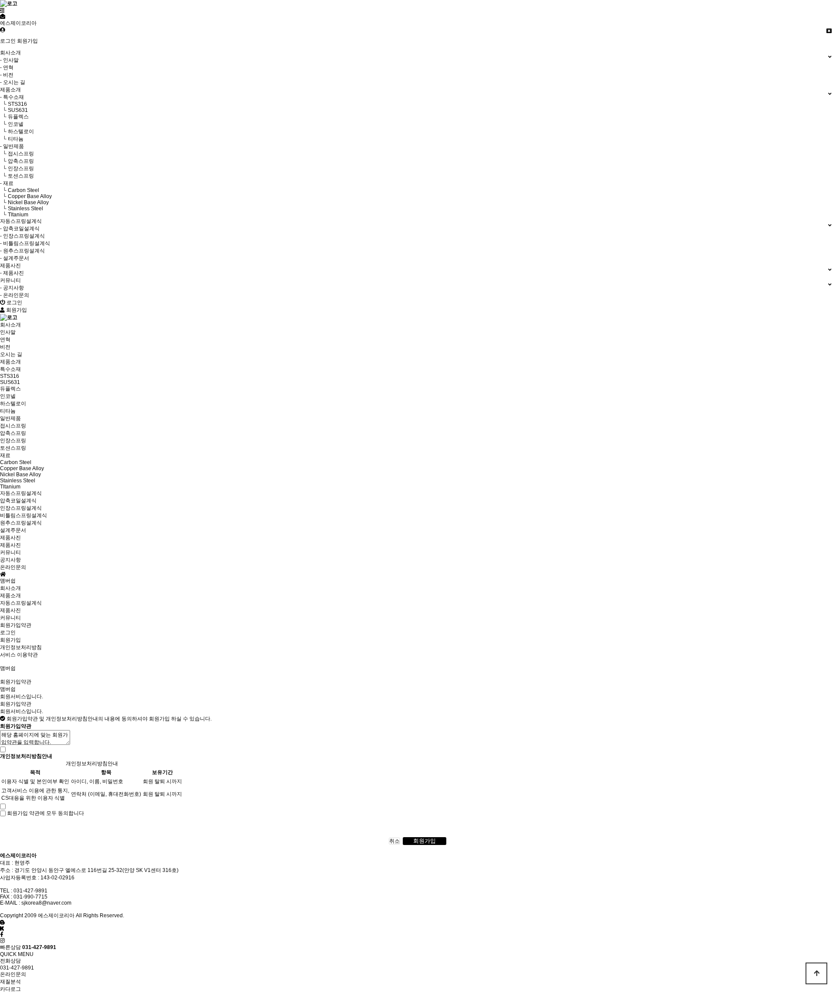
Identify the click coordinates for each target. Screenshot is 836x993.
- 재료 (6, 183)
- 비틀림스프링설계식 (25, 243)
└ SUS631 (14, 110)
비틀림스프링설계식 (23, 515)
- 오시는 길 (12, 82)
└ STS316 (13, 104)
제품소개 (10, 595)
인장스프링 (13, 441)
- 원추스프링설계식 (22, 251)
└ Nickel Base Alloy (24, 202)
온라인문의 (13, 567)
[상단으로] (816, 973)
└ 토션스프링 (17, 176)
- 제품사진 (12, 273)
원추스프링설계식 (21, 523)
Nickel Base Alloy (20, 474)
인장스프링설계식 (21, 508)
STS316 (9, 376)
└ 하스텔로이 (17, 131)
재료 (5, 455)
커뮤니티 (10, 618)
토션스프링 (13, 448)
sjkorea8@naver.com (46, 903)
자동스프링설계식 (21, 603)
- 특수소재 (12, 97)
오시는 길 (11, 354)
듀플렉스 (10, 389)
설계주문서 (13, 530)
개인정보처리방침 (21, 647)
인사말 (8, 332)
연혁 (5, 340)
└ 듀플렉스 (14, 117)
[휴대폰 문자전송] (2, 16)
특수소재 (10, 369)
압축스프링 (13, 433)
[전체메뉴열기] (2, 10)
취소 (394, 841)
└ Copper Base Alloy (26, 196)
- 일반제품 (12, 146)
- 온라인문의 (14, 295)
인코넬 (8, 396)
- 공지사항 (12, 288)
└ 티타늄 (12, 139)
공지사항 (10, 560)
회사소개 (10, 588)
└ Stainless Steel (21, 208)
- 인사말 (9, 60)
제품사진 (10, 545)
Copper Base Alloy (22, 468)
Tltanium (10, 487)
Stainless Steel (17, 481)
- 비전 (6, 75)
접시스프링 (13, 426)
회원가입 (27, 41)
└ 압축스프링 (17, 161)
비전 (5, 347)
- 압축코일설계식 (20, 229)
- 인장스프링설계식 (22, 236)
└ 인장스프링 (17, 168)
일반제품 (10, 418)
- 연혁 (6, 67)
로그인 (8, 41)
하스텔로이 (13, 404)
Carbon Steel (15, 462)
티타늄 (8, 411)
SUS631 (10, 382)
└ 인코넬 (12, 124)
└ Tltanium (14, 215)
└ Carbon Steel (19, 190)
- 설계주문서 (14, 258)
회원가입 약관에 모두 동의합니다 (45, 813)
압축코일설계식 (18, 501)
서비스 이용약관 (19, 655)
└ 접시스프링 (17, 154)
